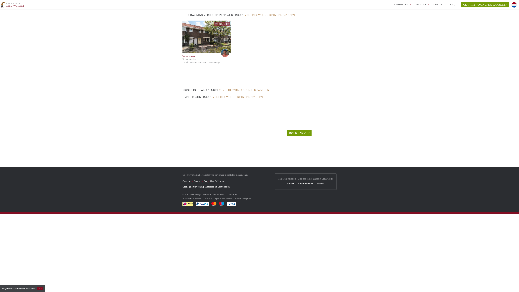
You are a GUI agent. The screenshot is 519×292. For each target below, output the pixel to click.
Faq (205, 181)
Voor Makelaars (217, 181)
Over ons (186, 181)
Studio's (290, 183)
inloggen (420, 4)
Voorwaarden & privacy (191, 199)
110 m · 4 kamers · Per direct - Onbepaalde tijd (201, 63)
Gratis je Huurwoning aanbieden (485, 4)
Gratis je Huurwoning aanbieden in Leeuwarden (206, 186)
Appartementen (305, 183)
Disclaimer (208, 199)
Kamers (320, 183)
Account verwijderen (243, 199)
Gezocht (438, 4)
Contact (197, 181)
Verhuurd (222, 24)
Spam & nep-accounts (223, 199)
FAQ (452, 4)
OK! (40, 288)
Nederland (233, 195)
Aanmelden (401, 4)
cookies (16, 289)
